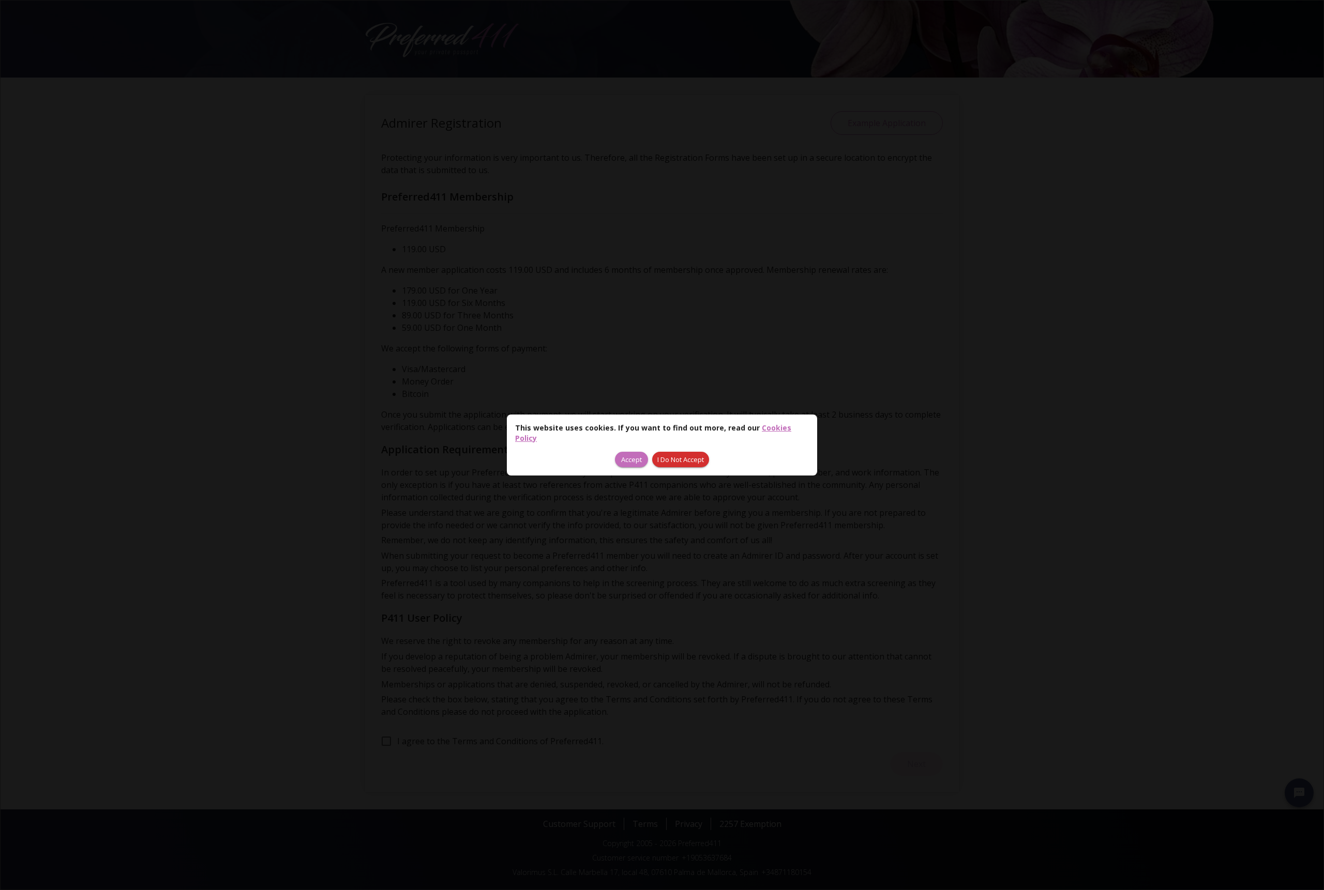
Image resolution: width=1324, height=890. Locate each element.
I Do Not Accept (680, 459)
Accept (631, 459)
